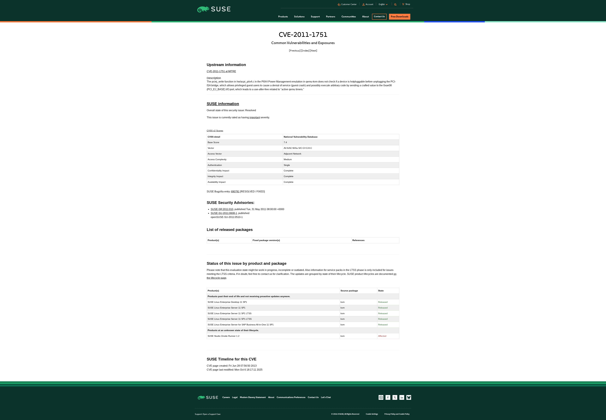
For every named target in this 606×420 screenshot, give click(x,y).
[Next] (313, 50)
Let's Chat (326, 397)
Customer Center (349, 4)
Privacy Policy (389, 414)
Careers (226, 397)
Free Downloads (399, 16)
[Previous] (294, 50)
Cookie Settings (372, 414)
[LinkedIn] (401, 397)
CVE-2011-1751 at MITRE (221, 71)
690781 (235, 191)
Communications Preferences (291, 397)
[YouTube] (381, 397)
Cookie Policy (404, 414)
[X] (394, 397)
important (255, 117)
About (271, 397)
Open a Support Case (211, 414)
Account (369, 4)
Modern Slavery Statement (253, 397)
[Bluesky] (408, 397)
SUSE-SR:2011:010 (222, 209)
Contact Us (379, 16)
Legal (235, 397)
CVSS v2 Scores (215, 130)
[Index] (305, 50)
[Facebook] (388, 397)
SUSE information (223, 104)
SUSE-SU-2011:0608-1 (224, 213)
